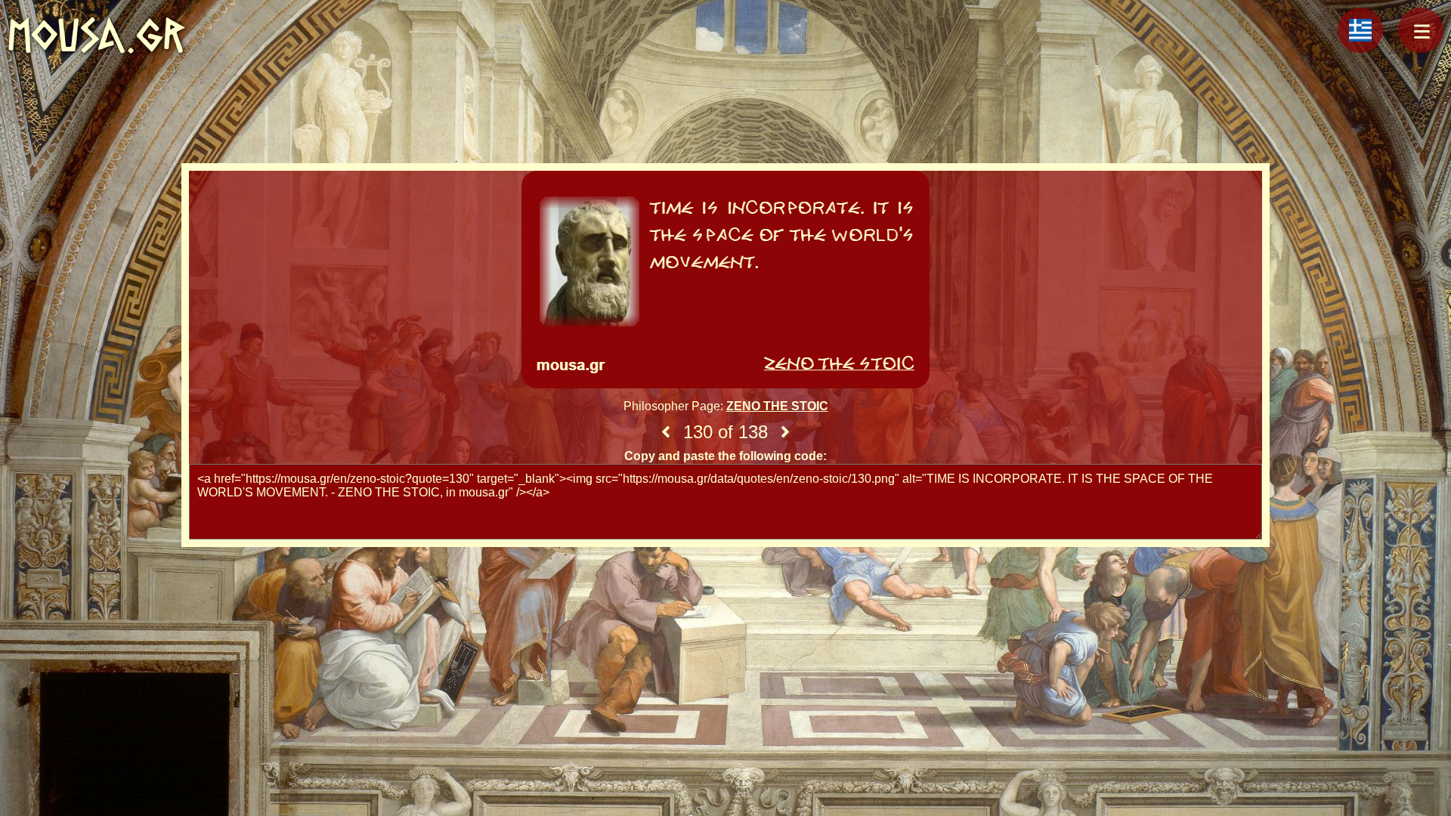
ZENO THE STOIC (777, 406)
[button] (1420, 30)
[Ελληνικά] (1360, 30)
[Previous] (665, 432)
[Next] (785, 432)
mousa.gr (96, 35)
